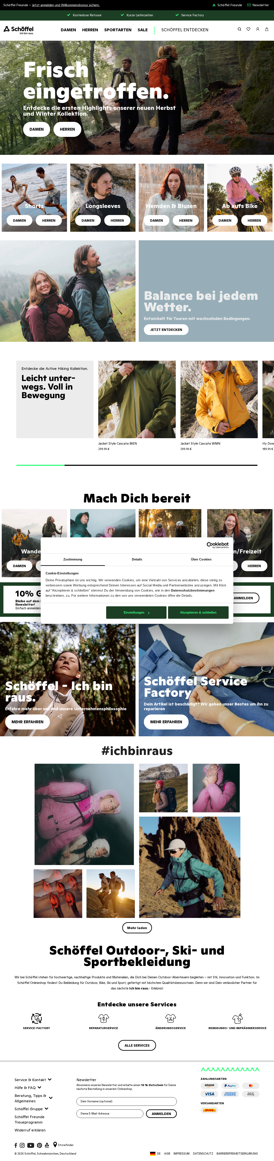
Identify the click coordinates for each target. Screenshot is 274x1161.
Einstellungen (134, 612)
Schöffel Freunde (229, 5)
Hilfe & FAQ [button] (25, 1087)
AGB (167, 1153)
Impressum (182, 1153)
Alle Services (137, 1045)
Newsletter (260, 5)
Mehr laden (137, 928)
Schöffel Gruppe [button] (29, 1108)
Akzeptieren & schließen (198, 612)
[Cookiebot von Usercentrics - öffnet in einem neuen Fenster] (210, 545)
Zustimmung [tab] (72, 559)
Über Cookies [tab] (201, 559)
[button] (40, 465)
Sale (143, 29)
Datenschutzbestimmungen (193, 590)
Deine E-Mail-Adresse (95, 1113)
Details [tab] (137, 559)
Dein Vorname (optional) (96, 1101)
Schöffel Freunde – (51, 5)
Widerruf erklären (30, 1130)
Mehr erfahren (27, 721)
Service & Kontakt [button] (30, 1079)
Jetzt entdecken (166, 329)
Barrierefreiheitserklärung (237, 1153)
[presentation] (269, 401)
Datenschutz (203, 1153)
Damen (68, 29)
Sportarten (118, 29)
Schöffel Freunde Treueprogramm (30, 1119)
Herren (90, 29)
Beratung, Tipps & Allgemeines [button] (30, 1098)
